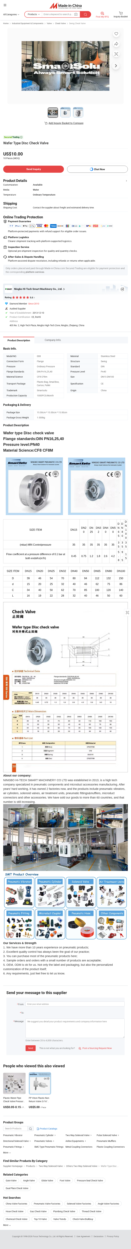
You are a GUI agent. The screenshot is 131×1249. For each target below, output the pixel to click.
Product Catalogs (48, 1128)
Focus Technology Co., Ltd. (44, 1236)
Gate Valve (11, 1180)
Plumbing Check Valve (64, 1211)
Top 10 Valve (40, 1219)
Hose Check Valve (14, 1211)
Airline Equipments (75, 1140)
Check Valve (60, 23)
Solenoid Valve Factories (79, 1203)
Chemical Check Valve (16, 1219)
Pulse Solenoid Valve (107, 1135)
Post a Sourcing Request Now (95, 1048)
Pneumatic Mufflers (106, 1140)
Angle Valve (29, 1180)
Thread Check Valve (91, 1211)
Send (30, 1048)
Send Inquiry (33, 169)
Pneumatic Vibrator (13, 1135)
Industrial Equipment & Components (27, 23)
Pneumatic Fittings (12, 1146)
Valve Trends (59, 1219)
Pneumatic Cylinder (44, 1135)
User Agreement (83, 1236)
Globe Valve (47, 1180)
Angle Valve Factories (108, 1203)
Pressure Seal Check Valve (90, 1180)
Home (5, 23)
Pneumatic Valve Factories (47, 1203)
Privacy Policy (113, 1236)
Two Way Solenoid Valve (77, 1135)
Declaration (99, 1236)
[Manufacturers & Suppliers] (66, 5)
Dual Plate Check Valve (17, 1188)
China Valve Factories (16, 1203)
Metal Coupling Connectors (79, 1146)
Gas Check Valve (38, 1211)
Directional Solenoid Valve (16, 1140)
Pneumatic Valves (43, 1140)
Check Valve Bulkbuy (83, 1219)
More (6, 1225)
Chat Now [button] (99, 169)
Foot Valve (65, 1180)
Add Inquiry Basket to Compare (66, 123)
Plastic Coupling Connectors (111, 1146)
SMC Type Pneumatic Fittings (48, 1146)
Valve (49, 23)
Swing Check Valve (77, 23)
